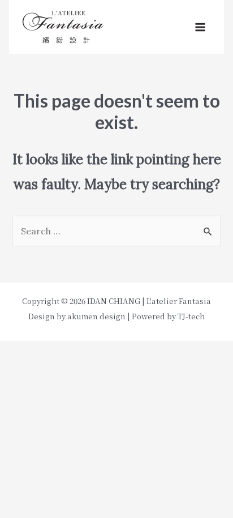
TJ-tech (191, 316)
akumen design (96, 316)
